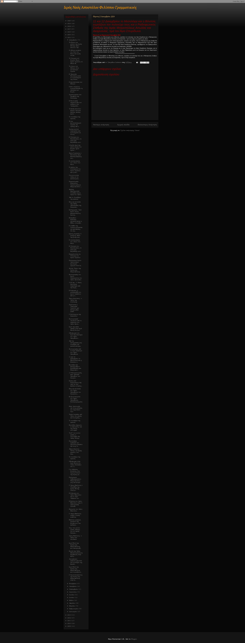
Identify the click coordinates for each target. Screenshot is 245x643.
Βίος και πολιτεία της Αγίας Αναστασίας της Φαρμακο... (75, 204)
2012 (69, 618)
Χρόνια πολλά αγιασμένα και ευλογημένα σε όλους (75, 131)
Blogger (134, 639)
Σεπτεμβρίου (73, 589)
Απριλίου (72, 603)
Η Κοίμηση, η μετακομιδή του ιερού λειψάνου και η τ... (75, 293)
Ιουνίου (72, 597)
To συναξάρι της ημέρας (74, 457)
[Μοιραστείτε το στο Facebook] (146, 63)
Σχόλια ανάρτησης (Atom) (130, 130)
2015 (69, 35)
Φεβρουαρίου (74, 609)
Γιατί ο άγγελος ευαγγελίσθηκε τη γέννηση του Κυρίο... (76, 89)
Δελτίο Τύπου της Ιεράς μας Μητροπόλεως (75, 270)
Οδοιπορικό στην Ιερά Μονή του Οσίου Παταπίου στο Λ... (75, 463)
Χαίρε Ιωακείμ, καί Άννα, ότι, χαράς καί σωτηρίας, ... (75, 416)
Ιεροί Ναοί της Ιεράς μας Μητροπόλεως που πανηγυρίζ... (75, 545)
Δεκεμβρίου (73, 40)
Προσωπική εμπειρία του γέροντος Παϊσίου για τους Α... (76, 443)
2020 (69, 21)
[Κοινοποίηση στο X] (145, 63)
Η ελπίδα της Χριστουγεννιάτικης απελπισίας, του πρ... (75, 228)
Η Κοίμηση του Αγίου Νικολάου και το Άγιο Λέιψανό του (75, 495)
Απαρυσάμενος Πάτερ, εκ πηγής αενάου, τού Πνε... (75, 451)
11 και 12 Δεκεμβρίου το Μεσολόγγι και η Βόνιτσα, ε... (75, 359)
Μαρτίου (72, 606)
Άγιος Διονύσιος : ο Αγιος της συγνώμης (75, 300)
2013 (69, 615)
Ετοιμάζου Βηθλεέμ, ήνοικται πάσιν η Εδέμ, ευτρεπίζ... (75, 220)
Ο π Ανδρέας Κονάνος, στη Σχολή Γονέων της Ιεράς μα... (74, 472)
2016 (69, 32)
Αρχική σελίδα (123, 125)
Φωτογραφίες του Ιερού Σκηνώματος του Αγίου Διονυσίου (75, 277)
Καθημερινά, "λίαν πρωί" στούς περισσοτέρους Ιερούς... (75, 212)
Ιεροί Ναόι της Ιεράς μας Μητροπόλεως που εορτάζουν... (75, 569)
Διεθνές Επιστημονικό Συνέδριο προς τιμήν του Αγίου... (75, 192)
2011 (69, 620)
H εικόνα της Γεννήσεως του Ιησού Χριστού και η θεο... (75, 169)
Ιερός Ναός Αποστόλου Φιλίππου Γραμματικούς (100, 7)
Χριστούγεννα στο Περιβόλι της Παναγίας (75, 96)
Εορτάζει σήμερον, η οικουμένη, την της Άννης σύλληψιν (75, 427)
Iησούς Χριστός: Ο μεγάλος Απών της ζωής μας (75, 235)
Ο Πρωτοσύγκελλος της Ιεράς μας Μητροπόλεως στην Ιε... (75, 577)
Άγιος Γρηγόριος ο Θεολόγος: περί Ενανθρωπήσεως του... (75, 155)
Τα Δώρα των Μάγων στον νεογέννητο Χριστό (74, 68)
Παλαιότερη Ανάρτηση (147, 125)
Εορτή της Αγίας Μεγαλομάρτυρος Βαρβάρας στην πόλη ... (76, 553)
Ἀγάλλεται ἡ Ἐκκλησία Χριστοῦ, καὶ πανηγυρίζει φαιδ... (74, 308)
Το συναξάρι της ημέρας (74, 421)
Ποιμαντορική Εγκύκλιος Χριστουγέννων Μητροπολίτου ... (75, 184)
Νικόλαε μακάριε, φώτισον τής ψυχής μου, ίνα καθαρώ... (75, 522)
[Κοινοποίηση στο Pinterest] (148, 63)
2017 (69, 29)
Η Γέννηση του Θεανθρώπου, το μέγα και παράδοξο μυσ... (75, 139)
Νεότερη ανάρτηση (101, 125)
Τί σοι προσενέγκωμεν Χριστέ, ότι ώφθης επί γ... (75, 123)
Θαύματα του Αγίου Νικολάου (75, 510)
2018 (69, 26)
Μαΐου (71, 600)
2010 (69, 623)
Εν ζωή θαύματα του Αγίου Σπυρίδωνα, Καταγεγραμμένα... (76, 400)
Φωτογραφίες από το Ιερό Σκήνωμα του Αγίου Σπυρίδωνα (75, 351)
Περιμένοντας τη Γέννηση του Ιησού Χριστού (74, 255)
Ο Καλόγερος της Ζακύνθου (75, 315)
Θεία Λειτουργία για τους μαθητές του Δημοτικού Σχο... (75, 408)
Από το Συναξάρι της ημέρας (75, 198)
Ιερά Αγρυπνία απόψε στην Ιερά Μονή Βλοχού (75, 328)
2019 (69, 23)
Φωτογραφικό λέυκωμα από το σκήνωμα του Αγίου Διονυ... (75, 321)
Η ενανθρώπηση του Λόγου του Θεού (74, 162)
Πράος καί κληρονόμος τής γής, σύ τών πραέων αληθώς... (75, 383)
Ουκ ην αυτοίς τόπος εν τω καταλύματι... (74, 177)
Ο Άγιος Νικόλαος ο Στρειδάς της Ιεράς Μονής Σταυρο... (75, 487)
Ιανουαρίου (73, 611)
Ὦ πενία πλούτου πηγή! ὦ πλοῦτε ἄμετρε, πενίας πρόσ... (75, 111)
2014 (69, 37)
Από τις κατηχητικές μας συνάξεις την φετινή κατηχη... (75, 343)
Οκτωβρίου (73, 586)
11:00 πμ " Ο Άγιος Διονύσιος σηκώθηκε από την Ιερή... (75, 285)
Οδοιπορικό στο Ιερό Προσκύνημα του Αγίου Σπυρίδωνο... (75, 335)
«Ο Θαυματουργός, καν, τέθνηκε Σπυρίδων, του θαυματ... (75, 375)
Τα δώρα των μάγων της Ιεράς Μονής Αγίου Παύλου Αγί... (75, 44)
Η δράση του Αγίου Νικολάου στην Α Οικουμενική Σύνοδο (75, 503)
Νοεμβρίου (73, 583)
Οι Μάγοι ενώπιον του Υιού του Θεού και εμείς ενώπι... (75, 52)
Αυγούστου (73, 592)
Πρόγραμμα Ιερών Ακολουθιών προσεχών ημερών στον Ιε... (75, 263)
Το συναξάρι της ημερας (74, 117)
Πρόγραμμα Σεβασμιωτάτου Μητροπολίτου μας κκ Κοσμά (75, 479)
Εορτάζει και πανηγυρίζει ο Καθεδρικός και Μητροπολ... (75, 367)
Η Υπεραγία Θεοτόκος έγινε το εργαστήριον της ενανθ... (75, 76)
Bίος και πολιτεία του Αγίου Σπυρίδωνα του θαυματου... (75, 391)
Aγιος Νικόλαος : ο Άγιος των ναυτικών (75, 537)
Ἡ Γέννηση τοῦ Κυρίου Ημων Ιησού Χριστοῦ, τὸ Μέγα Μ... (76, 60)
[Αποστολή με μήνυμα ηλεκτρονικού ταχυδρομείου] (141, 63)
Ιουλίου (72, 595)
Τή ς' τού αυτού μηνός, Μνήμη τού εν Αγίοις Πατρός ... (74, 530)
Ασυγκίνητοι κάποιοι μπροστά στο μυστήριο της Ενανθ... (75, 561)
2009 (69, 626)
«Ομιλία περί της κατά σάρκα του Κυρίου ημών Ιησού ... (75, 147)
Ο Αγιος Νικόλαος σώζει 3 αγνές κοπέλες (75, 515)
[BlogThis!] (143, 63)
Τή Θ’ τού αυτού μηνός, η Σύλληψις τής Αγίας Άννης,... (74, 435)
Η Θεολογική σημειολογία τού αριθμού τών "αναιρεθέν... (75, 103)
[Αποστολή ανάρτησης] (137, 62)
